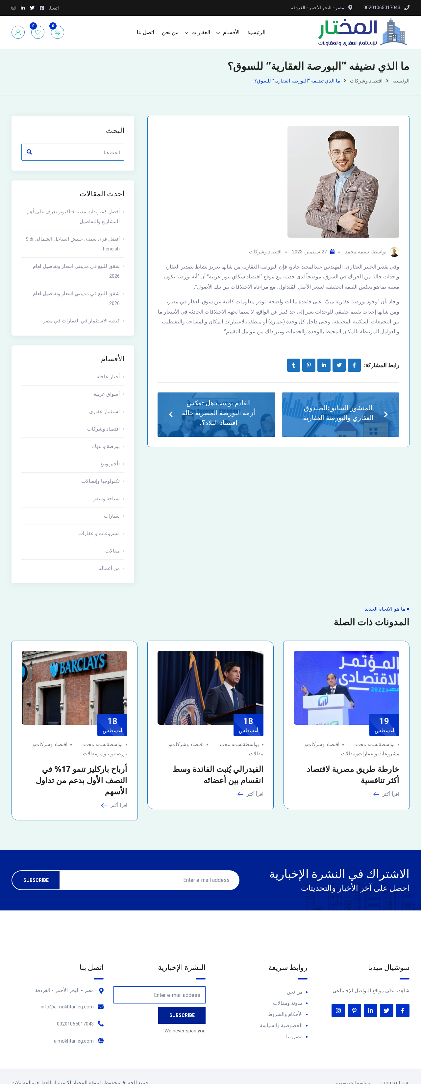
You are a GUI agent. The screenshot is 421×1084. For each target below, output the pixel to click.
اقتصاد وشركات (366, 81)
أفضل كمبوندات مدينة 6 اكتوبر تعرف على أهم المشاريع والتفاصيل (73, 216)
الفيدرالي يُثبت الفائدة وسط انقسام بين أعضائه (218, 775)
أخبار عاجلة (108, 377)
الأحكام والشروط (285, 1014)
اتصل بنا (145, 32)
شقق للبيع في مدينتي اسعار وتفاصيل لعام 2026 (76, 271)
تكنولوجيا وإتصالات (100, 481)
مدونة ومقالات (288, 1003)
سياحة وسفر (106, 499)
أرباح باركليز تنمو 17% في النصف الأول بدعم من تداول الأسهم (81, 780)
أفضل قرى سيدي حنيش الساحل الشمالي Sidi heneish (73, 244)
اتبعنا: (54, 8)
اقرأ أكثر (390, 794)
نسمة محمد (357, 252)
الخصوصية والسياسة (281, 1025)
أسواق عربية (107, 394)
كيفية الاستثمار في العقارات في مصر (81, 321)
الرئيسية (256, 32)
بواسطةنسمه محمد (375, 744)
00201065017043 (75, 1024)
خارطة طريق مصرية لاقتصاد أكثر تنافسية (353, 775)
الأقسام (231, 32)
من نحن (170, 32)
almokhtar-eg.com (74, 1041)
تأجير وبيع (110, 464)
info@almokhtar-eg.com (67, 1007)
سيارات (112, 516)
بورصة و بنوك (106, 446)
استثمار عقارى (104, 411)
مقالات (112, 551)
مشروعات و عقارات (99, 533)
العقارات (200, 32)
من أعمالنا (109, 568)
